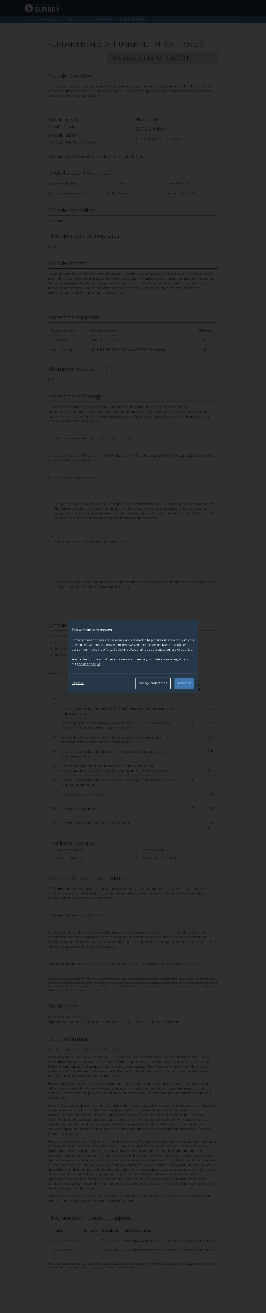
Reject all (78, 683)
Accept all (184, 683)
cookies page (86, 664)
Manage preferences (153, 683)
